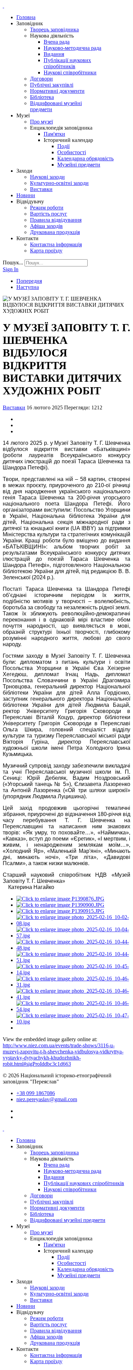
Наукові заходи (47, 177)
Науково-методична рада (72, 48)
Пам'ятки (54, 134)
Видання (54, 54)
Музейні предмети (78, 164)
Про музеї (41, 122)
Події (63, 146)
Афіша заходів (46, 226)
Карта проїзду (46, 250)
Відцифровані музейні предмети (67, 1220)
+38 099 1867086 (35, 1093)
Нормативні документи (57, 91)
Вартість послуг (48, 214)
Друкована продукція (55, 232)
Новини (25, 195)
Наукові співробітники (70, 72)
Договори (41, 79)
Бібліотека (42, 97)
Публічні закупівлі (51, 85)
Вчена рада (57, 42)
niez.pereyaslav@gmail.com (46, 1099)
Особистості (71, 152)
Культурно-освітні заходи (59, 183)
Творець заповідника (54, 29)
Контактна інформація (56, 244)
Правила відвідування (56, 220)
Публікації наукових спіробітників (67, 63)
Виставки (41, 189)
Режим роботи (46, 207)
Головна (25, 17)
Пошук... (13, 262)
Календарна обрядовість (85, 158)
